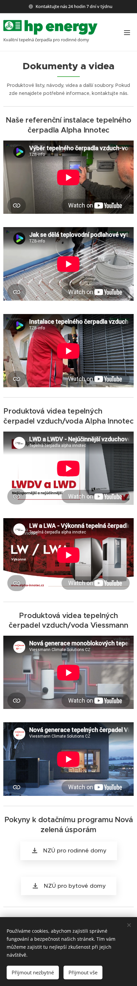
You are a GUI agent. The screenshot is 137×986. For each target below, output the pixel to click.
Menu (127, 32)
